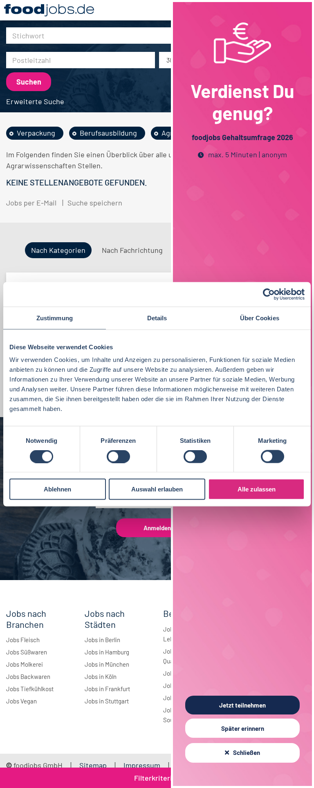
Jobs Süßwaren (26, 652)
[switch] (118, 456)
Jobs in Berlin (102, 639)
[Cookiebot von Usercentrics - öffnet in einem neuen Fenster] (269, 294)
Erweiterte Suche (35, 101)
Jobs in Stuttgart (107, 701)
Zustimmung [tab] (54, 317)
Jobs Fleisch (23, 639)
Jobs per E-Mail (31, 202)
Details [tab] (157, 317)
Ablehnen (57, 489)
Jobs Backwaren (28, 676)
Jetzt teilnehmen (242, 705)
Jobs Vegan (21, 701)
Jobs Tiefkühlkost (30, 688)
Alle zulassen (257, 489)
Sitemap (93, 765)
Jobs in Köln (101, 676)
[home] (49, 10)
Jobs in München (107, 664)
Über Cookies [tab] (259, 317)
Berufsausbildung (108, 132)
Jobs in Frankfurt (107, 688)
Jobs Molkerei (24, 664)
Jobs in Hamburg (107, 652)
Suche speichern (94, 202)
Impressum (141, 765)
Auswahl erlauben (157, 489)
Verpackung (36, 132)
